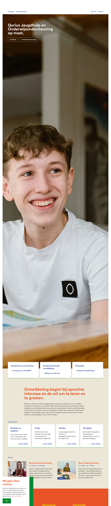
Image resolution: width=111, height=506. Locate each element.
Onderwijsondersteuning (29, 39)
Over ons (93, 11)
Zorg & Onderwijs (21, 11)
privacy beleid (17, 496)
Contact (100, 11)
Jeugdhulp (11, 11)
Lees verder (23, 444)
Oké (6, 501)
